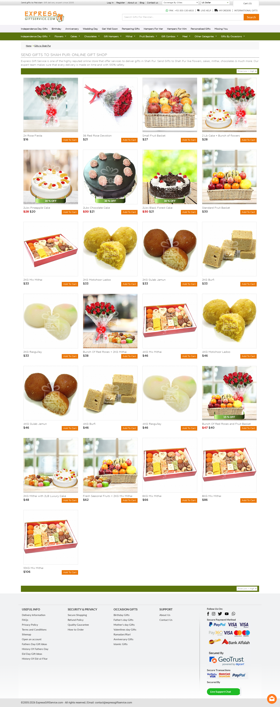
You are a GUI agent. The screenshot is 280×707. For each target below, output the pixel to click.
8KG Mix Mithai (211, 495)
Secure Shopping (77, 614)
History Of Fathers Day (35, 648)
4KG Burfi (89, 423)
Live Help (206, 10)
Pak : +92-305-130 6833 (181, 10)
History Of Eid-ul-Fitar (35, 658)
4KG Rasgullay (151, 423)
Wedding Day (90, 28)
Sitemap (26, 634)
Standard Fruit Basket (216, 207)
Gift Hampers (111, 36)
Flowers (59, 36)
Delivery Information (33, 614)
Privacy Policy (30, 624)
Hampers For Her (153, 28)
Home (28, 46)
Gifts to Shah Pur (42, 46)
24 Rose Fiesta (32, 135)
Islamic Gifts (121, 644)
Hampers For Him (177, 28)
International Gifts (245, 10)
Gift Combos (168, 36)
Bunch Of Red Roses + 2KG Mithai (105, 351)
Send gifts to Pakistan (31, 2)
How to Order (76, 629)
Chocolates (90, 36)
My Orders (225, 10)
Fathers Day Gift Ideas (34, 644)
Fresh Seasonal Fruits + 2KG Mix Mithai (107, 495)
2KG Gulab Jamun (154, 279)
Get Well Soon (110, 28)
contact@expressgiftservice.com (113, 702)
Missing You (221, 28)
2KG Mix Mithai (32, 279)
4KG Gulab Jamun (35, 423)
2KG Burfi (208, 279)
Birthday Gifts (121, 614)
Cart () (247, 3)
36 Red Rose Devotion (97, 135)
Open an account (31, 639)
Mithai (129, 36)
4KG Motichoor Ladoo (216, 351)
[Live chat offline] (272, 699)
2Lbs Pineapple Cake (36, 207)
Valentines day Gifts (125, 629)
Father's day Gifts (123, 619)
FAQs (25, 619)
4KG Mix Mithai (152, 351)
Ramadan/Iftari (122, 634)
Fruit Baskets (147, 36)
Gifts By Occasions (231, 36)
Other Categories (204, 36)
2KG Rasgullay (32, 351)
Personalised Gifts (200, 28)
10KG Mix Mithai (33, 567)
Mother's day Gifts (124, 624)
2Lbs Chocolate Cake (96, 207)
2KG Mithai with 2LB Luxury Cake (44, 495)
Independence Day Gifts (34, 28)
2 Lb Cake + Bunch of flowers (221, 135)
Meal (184, 36)
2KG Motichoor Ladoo (97, 279)
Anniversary (72, 28)
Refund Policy (75, 619)
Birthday (56, 28)
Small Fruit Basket (153, 135)
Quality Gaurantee (78, 624)
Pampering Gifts (131, 28)
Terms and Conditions (34, 629)
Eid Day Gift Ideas (32, 653)
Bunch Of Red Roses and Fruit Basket (226, 423)
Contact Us (165, 619)
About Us (164, 614)
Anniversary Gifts (123, 639)
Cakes (73, 36)
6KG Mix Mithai (152, 495)
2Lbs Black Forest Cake (157, 207)
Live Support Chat (220, 691)
